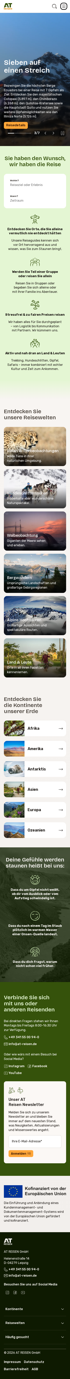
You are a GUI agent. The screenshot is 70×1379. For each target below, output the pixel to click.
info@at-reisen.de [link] (23, 1044)
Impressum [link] (12, 1362)
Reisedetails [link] (15, 125)
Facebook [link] (39, 1066)
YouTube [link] (15, 1073)
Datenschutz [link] (34, 1362)
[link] (54, 6)
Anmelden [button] (18, 1153)
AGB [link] (35, 1369)
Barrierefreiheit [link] (16, 1369)
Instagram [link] (16, 1066)
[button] (63, 6)
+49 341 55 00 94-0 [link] (24, 1037)
